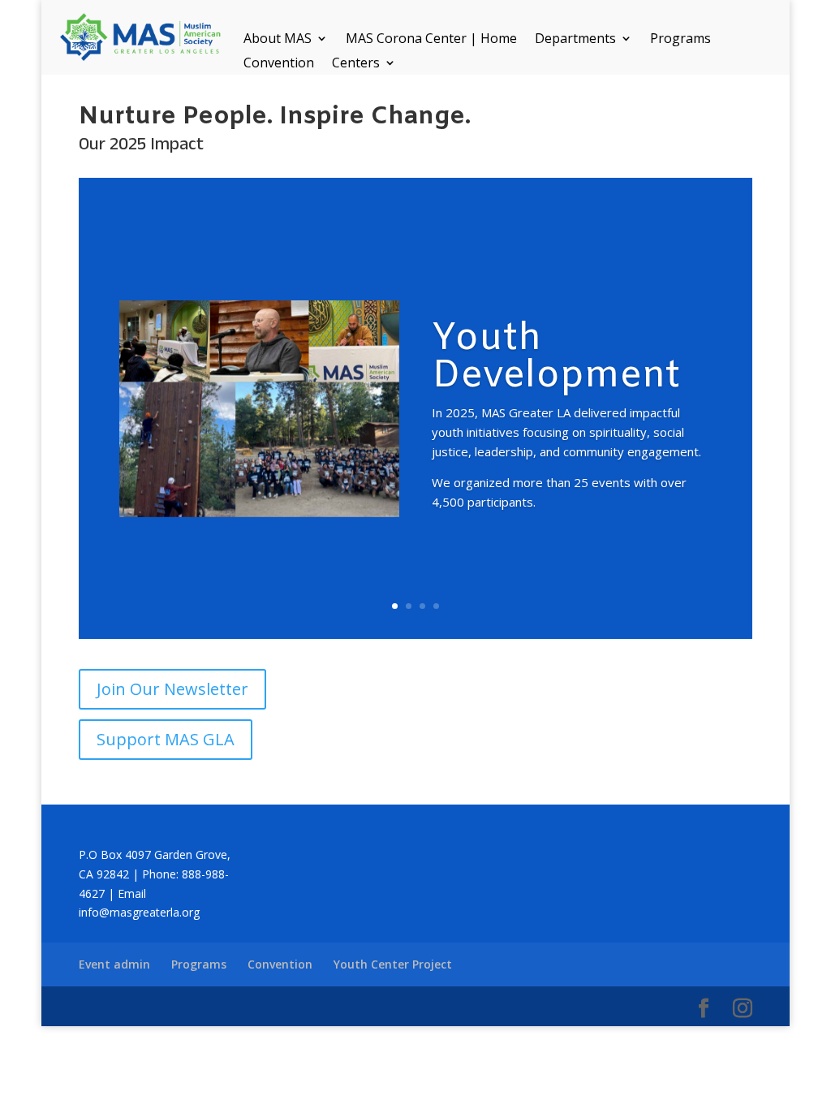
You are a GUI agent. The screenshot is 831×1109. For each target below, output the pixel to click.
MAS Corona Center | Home (431, 39)
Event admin (114, 964)
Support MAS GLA (166, 739)
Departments (575, 39)
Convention (278, 64)
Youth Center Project (393, 964)
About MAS (277, 39)
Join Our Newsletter (172, 689)
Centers (356, 64)
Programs (680, 39)
